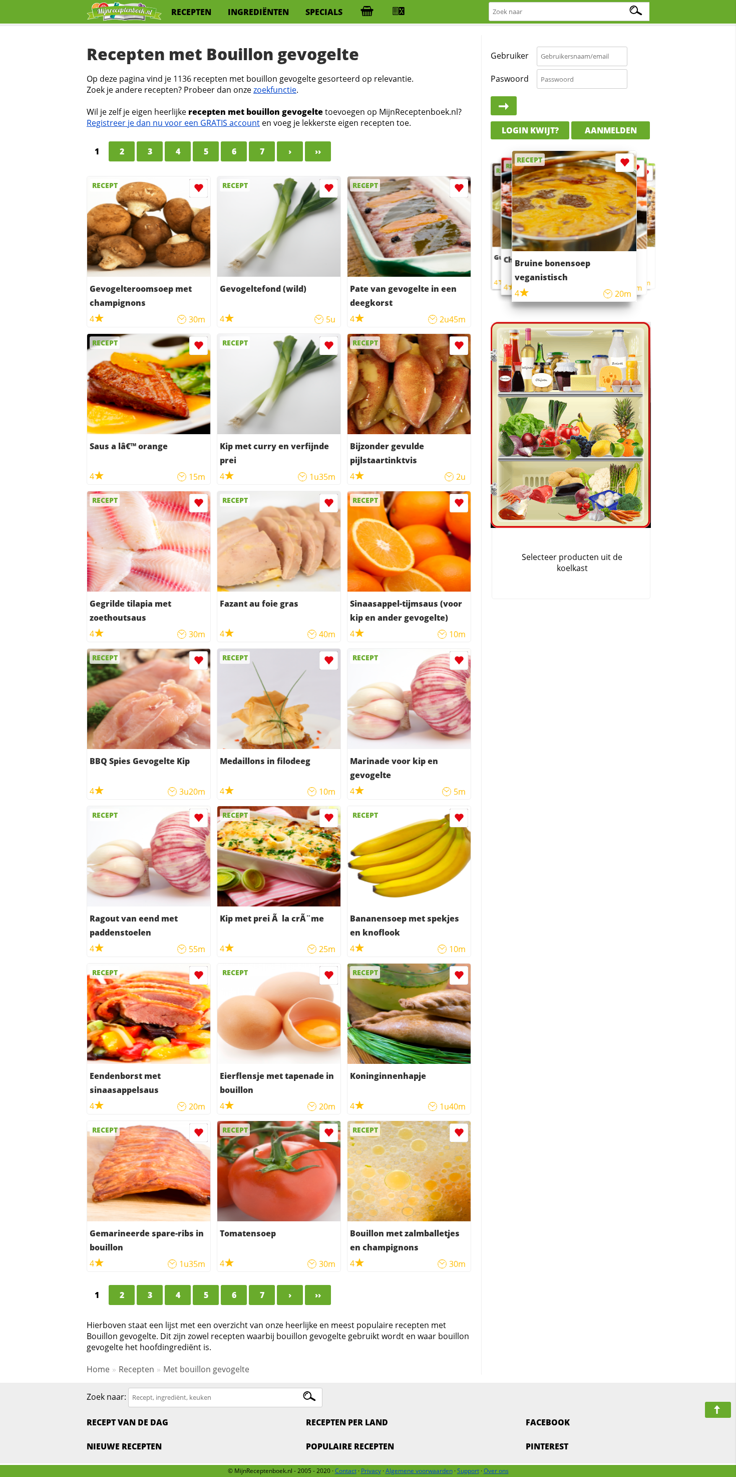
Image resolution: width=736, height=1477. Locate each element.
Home (98, 1369)
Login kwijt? (530, 130)
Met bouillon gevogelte (206, 1369)
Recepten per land (347, 1422)
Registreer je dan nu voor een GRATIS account (173, 122)
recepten (191, 12)
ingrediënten (258, 12)
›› (318, 151)
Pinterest (547, 1446)
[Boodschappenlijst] (367, 12)
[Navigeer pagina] (718, 1410)
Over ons (496, 1470)
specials (323, 12)
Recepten (136, 1369)
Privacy (371, 1470)
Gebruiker (510, 56)
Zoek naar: (106, 1396)
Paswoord (510, 78)
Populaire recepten (350, 1446)
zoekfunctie (274, 89)
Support (468, 1470)
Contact (345, 1470)
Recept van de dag (127, 1422)
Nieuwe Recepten (124, 1446)
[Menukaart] (398, 12)
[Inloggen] (504, 106)
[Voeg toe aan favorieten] (198, 188)
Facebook (548, 1422)
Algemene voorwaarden (419, 1470)
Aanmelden (611, 130)
